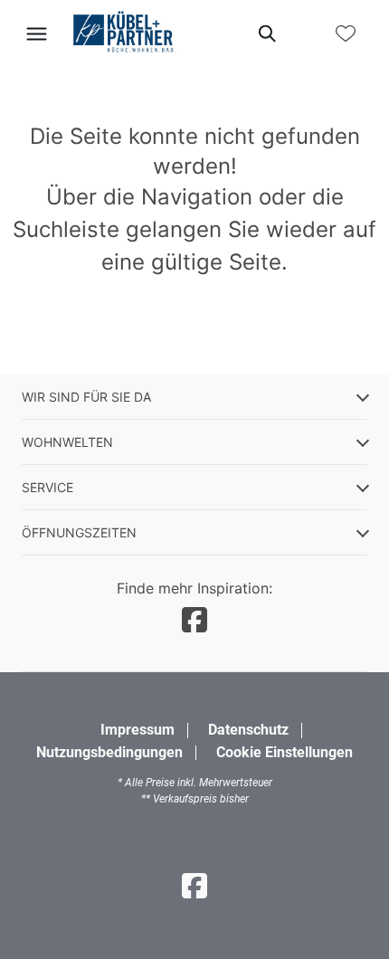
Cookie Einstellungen (284, 752)
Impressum (137, 729)
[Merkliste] (345, 33)
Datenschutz (248, 729)
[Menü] (36, 33)
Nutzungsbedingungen (109, 752)
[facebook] (194, 620)
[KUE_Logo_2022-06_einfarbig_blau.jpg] (123, 33)
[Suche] (266, 33)
